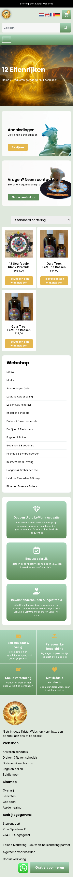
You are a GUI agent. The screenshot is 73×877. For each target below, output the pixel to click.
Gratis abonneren (49, 867)
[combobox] (31, 27)
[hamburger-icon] (6, 40)
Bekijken (18, 147)
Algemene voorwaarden (19, 852)
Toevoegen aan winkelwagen (19, 280)
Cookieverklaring (14, 859)
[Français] (52, 14)
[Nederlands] (42, 14)
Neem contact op (23, 197)
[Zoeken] (65, 27)
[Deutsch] (57, 14)
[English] (47, 14)
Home (5, 79)
